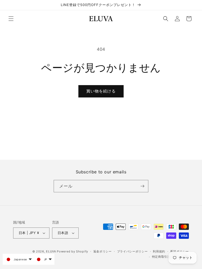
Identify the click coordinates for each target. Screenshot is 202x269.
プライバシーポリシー (132, 251)
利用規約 (159, 251)
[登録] (142, 186)
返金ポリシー (102, 251)
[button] (11, 18)
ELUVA (51, 251)
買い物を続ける (101, 91)
